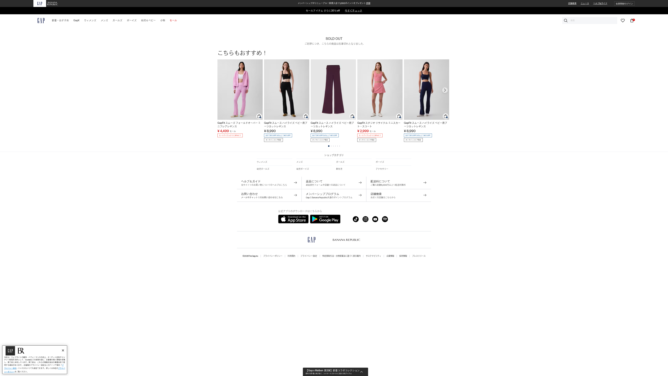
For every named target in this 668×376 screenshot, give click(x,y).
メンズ (299, 162)
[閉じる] (63, 350)
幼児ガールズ (263, 169)
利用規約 (291, 256)
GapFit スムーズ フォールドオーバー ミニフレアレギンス (239, 125)
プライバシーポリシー (272, 256)
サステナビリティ (373, 256)
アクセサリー (382, 169)
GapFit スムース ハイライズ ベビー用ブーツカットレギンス (285, 125)
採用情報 (403, 256)
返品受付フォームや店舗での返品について (325, 185)
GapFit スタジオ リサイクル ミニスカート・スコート (378, 125)
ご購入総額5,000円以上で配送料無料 (388, 185)
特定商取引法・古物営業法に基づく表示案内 (341, 256)
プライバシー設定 (308, 256)
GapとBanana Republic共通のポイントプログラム (329, 197)
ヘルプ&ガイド (600, 3)
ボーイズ (380, 162)
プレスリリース (419, 256)
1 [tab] (328, 146)
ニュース (585, 3)
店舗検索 (572, 3)
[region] (34, 359)
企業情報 (390, 256)
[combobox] (589, 20)
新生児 (339, 169)
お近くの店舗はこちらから (383, 197)
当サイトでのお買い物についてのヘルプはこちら (264, 185)
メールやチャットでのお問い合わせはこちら (262, 197)
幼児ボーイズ (302, 169)
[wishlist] (623, 20)
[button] (624, 4)
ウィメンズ (262, 162)
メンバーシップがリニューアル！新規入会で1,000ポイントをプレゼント (334, 3)
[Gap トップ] (39, 20)
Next (445, 90)
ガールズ (340, 162)
